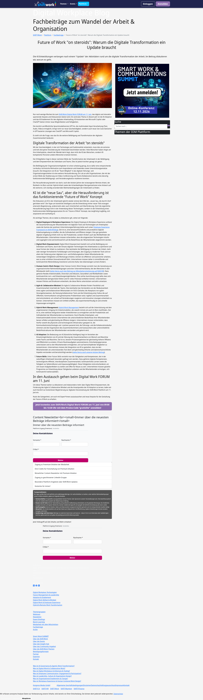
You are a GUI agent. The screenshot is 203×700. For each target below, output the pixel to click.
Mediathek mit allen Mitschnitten (45, 624)
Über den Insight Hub (41, 644)
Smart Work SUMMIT (41, 636)
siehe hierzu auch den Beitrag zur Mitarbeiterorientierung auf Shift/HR (77, 271)
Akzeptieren (26, 698)
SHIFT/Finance (79, 689)
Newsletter (37, 617)
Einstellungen (6, 698)
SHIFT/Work (37, 35)
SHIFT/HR (45, 689)
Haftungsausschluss (107, 685)
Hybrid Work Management (69, 307)
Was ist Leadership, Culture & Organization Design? (52, 676)
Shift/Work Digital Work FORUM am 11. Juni (75, 114)
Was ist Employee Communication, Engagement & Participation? (57, 673)
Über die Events (39, 641)
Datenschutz (95, 685)
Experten (36, 656)
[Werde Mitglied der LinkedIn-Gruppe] (39, 585)
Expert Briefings (39, 619)
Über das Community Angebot (44, 646)
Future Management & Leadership (46, 595)
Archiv (35, 629)
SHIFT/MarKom (66, 689)
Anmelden (163, 3)
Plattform (83, 4)
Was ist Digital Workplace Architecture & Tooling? (51, 671)
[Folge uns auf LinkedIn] (34, 585)
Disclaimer (87, 685)
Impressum (119, 685)
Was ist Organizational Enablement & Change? (50, 678)
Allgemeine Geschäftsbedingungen (70, 685)
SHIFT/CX (36, 689)
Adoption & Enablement (42, 597)
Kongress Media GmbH (41, 685)
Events (73, 4)
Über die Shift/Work (40, 639)
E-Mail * (36, 449)
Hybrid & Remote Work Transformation (47, 605)
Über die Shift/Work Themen (43, 649)
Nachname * (66, 440)
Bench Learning (39, 622)
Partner (36, 654)
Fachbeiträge (59, 35)
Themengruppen (39, 612)
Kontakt (36, 659)
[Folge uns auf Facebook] (36, 585)
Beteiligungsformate (41, 651)
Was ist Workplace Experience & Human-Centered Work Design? (57, 681)
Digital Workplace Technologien (45, 592)
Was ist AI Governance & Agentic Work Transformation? (54, 666)
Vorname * (37, 440)
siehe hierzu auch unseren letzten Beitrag (88, 352)
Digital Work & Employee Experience (46, 602)
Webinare (36, 614)
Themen (63, 4)
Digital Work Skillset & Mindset (44, 600)
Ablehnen (16, 698)
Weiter (60, 460)
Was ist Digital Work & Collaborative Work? (49, 668)
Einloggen (148, 3)
